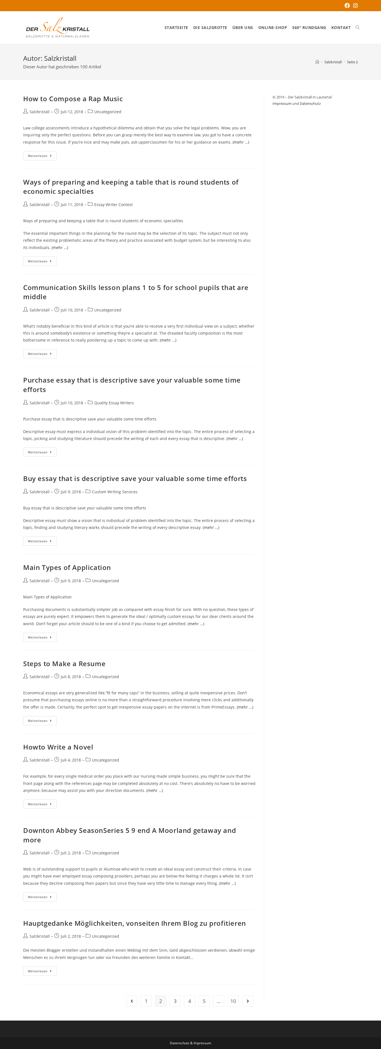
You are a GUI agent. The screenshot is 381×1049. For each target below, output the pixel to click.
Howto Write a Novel (58, 746)
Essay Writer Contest (113, 204)
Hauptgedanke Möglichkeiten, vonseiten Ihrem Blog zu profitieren (134, 923)
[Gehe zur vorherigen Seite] (131, 1001)
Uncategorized (107, 111)
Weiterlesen (42, 154)
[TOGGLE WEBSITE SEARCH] (357, 27)
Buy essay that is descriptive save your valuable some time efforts (135, 478)
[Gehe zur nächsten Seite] (247, 1001)
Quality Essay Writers (114, 402)
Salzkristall (40, 111)
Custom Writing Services (115, 491)
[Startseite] (317, 61)
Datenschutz (310, 103)
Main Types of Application (67, 567)
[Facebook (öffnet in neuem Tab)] (347, 5)
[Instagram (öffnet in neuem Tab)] (354, 5)
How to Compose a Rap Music (73, 98)
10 (233, 1001)
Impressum (282, 103)
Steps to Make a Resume (64, 663)
